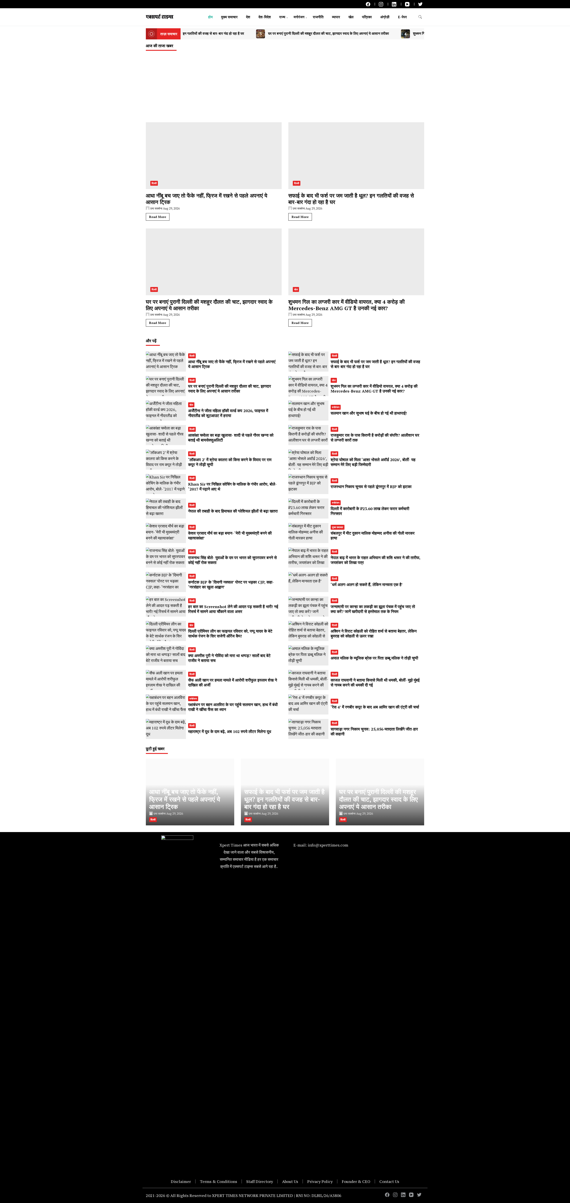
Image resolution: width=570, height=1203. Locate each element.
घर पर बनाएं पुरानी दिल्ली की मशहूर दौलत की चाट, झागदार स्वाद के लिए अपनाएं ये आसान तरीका (265, 33)
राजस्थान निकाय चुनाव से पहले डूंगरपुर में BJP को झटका (371, 486)
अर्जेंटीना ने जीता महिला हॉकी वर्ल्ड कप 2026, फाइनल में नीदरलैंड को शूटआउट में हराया (228, 413)
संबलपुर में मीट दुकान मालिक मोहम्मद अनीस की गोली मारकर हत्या (373, 535)
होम (210, 16)
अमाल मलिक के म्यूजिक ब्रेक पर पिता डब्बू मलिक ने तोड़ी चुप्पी (374, 658)
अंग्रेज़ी (384, 16)
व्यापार (336, 16)
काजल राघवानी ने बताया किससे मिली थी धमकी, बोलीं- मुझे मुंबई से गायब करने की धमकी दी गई (375, 682)
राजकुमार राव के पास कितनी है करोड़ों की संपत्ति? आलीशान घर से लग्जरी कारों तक (375, 437)
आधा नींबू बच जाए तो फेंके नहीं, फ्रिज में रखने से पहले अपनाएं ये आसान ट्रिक (206, 199)
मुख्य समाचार (229, 16)
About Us (290, 1181)
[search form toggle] (420, 17)
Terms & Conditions (218, 1181)
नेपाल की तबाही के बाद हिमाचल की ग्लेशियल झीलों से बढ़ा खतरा (233, 511)
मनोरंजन (299, 16)
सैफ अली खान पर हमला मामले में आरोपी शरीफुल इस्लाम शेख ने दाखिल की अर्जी (232, 682)
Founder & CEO (356, 1181)
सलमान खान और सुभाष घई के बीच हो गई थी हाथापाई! (369, 413)
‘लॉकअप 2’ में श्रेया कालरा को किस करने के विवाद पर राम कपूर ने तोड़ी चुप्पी (229, 462)
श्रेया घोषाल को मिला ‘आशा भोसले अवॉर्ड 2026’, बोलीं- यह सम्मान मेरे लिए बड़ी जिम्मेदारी (373, 462)
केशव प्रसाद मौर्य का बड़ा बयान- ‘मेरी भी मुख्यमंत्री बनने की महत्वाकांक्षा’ (230, 535)
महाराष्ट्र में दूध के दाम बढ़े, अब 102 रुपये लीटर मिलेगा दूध (229, 731)
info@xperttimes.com (328, 845)
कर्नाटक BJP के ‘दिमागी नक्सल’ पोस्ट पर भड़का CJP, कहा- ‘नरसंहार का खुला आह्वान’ (231, 584)
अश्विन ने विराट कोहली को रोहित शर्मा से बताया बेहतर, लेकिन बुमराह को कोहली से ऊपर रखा (374, 633)
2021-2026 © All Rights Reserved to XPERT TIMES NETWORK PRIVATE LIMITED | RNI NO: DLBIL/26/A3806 (243, 1195)
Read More (157, 217)
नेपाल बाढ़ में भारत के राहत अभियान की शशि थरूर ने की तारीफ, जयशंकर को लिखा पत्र (375, 560)
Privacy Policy (320, 1181)
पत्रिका (367, 16)
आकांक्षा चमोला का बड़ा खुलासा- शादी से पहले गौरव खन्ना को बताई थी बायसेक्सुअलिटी (230, 437)
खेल (351, 16)
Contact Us (389, 1181)
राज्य (282, 16)
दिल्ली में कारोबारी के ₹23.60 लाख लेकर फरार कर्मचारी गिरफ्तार (370, 511)
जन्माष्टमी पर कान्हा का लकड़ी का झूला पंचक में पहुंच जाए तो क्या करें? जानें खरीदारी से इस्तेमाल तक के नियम (373, 609)
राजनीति (318, 16)
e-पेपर (402, 16)
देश (248, 16)
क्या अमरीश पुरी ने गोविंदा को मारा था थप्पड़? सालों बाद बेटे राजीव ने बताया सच (229, 658)
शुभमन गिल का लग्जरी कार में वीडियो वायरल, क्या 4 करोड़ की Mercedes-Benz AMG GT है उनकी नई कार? (422, 33)
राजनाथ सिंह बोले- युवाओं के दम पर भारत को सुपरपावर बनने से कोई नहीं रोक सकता (232, 560)
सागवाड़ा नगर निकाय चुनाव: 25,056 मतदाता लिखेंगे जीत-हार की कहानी (374, 731)
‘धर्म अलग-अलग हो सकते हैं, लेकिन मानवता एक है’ (367, 584)
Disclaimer (181, 1181)
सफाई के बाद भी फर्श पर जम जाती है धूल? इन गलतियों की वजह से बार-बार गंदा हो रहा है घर (351, 199)
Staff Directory (259, 1181)
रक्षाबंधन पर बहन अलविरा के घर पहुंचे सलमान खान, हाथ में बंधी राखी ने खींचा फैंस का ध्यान (233, 707)
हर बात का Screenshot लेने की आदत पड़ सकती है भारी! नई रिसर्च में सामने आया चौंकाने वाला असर (233, 609)
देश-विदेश (265, 16)
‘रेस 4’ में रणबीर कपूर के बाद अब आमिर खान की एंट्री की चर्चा (375, 707)
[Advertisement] (285, 89)
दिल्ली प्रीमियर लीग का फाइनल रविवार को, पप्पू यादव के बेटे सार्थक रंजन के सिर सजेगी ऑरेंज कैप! (230, 633)
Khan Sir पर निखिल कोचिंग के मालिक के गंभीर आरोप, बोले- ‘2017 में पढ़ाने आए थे (232, 486)
